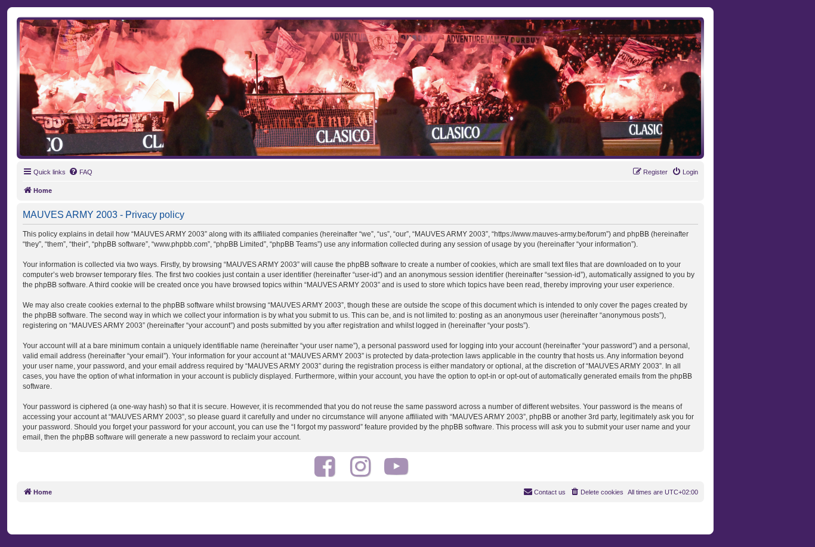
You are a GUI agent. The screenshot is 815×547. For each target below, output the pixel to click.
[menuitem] (80, 172)
